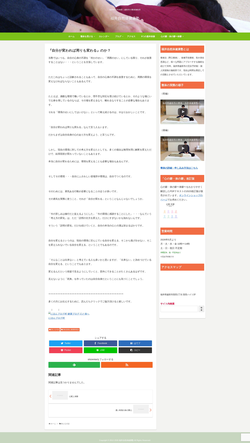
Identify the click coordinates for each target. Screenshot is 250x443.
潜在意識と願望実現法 (71, 330)
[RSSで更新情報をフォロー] (127, 365)
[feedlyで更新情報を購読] (74, 365)
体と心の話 (55, 330)
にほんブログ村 (56, 318)
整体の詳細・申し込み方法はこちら (179, 168)
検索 (201, 309)
